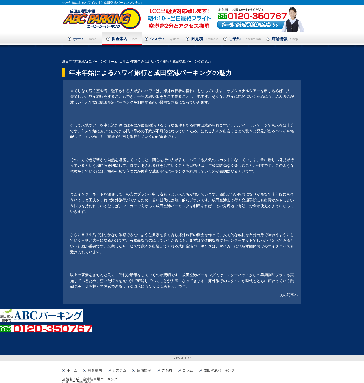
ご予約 (166, 370)
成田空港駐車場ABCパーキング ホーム (90, 61)
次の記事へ (288, 295)
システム (119, 370)
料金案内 (95, 370)
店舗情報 (144, 370)
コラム (188, 370)
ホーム (72, 370)
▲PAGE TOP (182, 358)
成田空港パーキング (219, 370)
